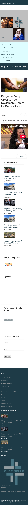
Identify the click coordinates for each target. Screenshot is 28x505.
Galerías (3, 397)
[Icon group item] (7, 289)
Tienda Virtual (4, 380)
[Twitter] (25, 114)
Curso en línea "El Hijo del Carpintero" (11, 392)
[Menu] (2, 14)
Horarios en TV (7, 51)
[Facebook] (21, 114)
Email (5, 349)
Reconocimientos (8, 57)
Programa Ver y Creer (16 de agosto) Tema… (13, 209)
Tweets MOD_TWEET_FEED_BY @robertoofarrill (13, 491)
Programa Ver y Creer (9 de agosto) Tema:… (13, 242)
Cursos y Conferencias (7, 54)
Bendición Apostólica (8, 48)
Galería (8, 60)
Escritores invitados (6, 403)
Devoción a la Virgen (8, 45)
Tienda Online (8, 320)
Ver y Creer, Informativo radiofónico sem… (13, 193)
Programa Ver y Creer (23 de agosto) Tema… (13, 177)
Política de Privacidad (6, 406)
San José (3, 400)
